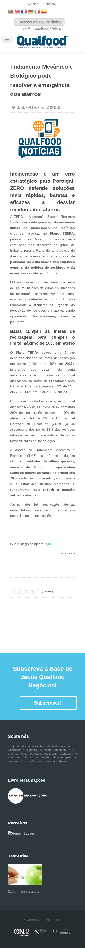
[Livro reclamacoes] (27, 795)
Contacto (49, 4)
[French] (24, 12)
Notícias (32, 4)
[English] (17, 12)
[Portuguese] (11, 12)
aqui (47, 544)
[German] (31, 12)
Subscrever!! (48, 702)
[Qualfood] (42, 139)
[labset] (21, 833)
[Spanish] (44, 12)
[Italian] (37, 12)
